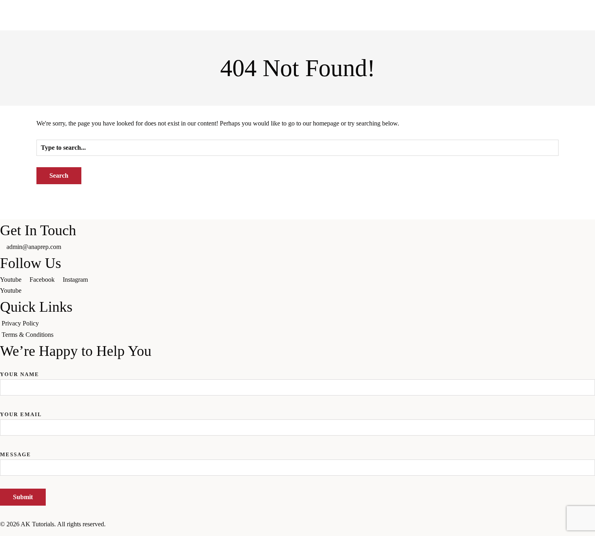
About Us (52, 76)
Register (279, 76)
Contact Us (207, 76)
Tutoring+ (132, 76)
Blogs (169, 76)
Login (245, 76)
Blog (101, 134)
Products (92, 76)
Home (16, 76)
